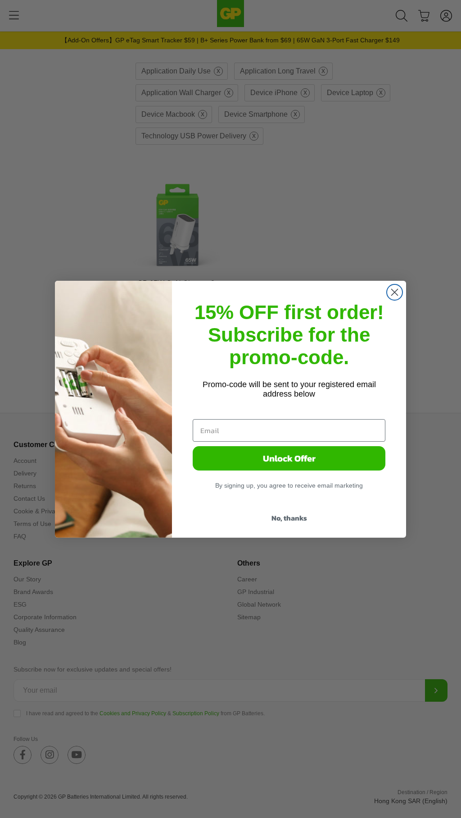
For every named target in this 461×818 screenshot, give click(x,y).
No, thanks (289, 517)
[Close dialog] (394, 292)
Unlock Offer (289, 458)
